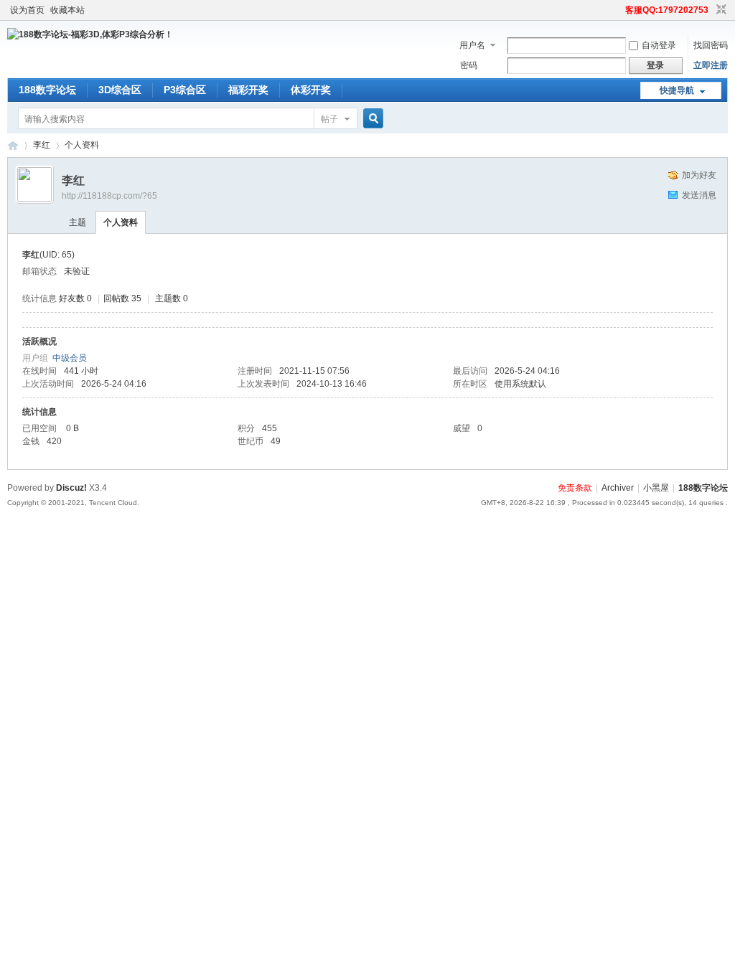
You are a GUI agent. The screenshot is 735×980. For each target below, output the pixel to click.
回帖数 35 (122, 298)
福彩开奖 (248, 89)
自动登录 (659, 45)
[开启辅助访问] (618, 10)
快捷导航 (677, 90)
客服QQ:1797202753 (666, 10)
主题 (77, 222)
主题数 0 (171, 298)
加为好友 (699, 175)
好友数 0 (75, 298)
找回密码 (710, 45)
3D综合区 (119, 89)
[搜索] (371, 118)
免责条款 (575, 488)
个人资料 (120, 222)
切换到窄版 (719, 10)
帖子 (329, 119)
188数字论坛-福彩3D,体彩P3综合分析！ (13, 145)
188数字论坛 (47, 89)
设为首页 (27, 10)
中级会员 (69, 358)
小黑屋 (656, 488)
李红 (41, 145)
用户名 (472, 45)
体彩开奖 (311, 89)
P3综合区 (185, 89)
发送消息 (699, 195)
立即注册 (710, 65)
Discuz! (71, 488)
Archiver (617, 488)
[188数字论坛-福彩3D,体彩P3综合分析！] (90, 34)
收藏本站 (67, 10)
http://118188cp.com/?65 (109, 196)
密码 (468, 65)
